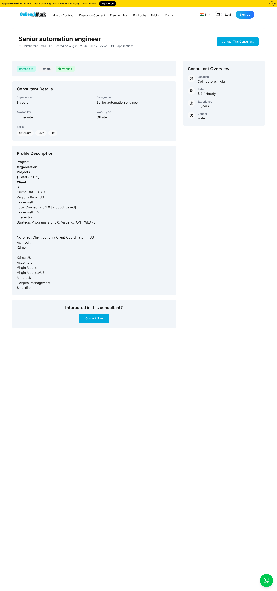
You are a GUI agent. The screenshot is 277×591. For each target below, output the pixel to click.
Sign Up (245, 14)
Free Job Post (119, 15)
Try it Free (108, 3)
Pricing (155, 15)
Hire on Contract (63, 15)
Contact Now (94, 318)
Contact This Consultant (238, 41)
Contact (170, 15)
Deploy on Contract (92, 15)
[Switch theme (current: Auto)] (218, 14)
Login (228, 14)
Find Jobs (139, 15)
